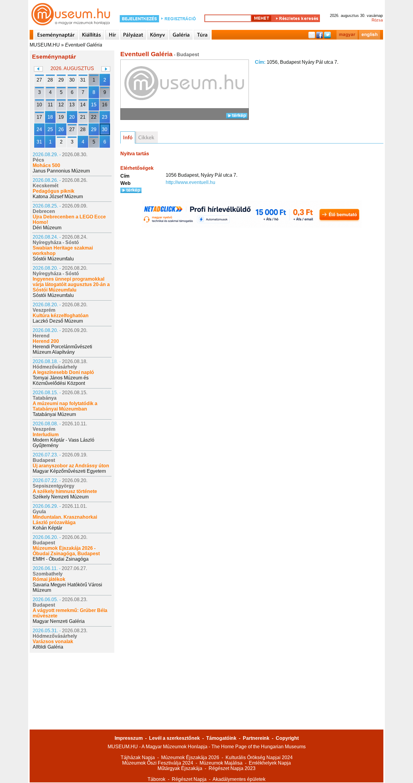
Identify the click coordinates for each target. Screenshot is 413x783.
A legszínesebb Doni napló (63, 372)
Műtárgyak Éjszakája (180, 768)
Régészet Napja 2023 (232, 768)
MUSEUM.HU (45, 44)
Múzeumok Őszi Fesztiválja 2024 (157, 762)
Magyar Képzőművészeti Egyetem (69, 471)
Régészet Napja (189, 779)
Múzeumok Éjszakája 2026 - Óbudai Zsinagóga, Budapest (66, 551)
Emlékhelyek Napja (270, 762)
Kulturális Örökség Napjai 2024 (259, 757)
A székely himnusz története (65, 491)
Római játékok (49, 579)
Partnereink (256, 738)
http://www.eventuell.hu (190, 182)
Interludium (46, 434)
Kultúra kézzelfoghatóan (61, 315)
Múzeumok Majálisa (221, 762)
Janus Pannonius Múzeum (61, 170)
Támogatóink (221, 738)
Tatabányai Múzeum (54, 414)
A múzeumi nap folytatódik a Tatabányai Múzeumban (65, 406)
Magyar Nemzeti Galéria (59, 621)
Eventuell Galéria (83, 44)
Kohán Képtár (47, 527)
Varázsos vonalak (53, 641)
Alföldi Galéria (48, 646)
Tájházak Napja (138, 757)
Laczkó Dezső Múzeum (58, 321)
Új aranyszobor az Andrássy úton (71, 465)
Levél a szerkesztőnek (174, 738)
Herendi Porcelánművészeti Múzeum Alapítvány (62, 349)
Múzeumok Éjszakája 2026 (190, 757)
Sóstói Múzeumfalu (53, 258)
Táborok (156, 779)
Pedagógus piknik (53, 191)
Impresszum (129, 738)
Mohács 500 (46, 165)
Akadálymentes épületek (239, 779)
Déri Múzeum (47, 227)
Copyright (287, 738)
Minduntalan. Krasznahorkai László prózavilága (65, 519)
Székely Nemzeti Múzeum (61, 496)
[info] (127, 137)
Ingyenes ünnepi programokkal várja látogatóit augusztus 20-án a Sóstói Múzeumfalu (71, 284)
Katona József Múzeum (58, 196)
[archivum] (146, 137)
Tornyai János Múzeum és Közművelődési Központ (61, 380)
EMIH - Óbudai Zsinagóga (61, 559)
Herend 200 (46, 341)
